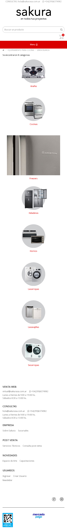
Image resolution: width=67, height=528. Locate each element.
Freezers (33, 178)
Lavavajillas (33, 327)
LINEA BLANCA (43, 50)
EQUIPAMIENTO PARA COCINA (21, 50)
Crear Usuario (20, 476)
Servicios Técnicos (11, 446)
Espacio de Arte (10, 461)
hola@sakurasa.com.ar (14, 411)
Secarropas (33, 365)
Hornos (33, 251)
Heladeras (33, 213)
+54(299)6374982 (53, 1)
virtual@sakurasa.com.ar (15, 391)
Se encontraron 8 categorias (16, 55)
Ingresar (7, 476)
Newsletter (7, 480)
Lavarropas (33, 289)
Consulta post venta (32, 446)
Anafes (33, 86)
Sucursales (23, 430)
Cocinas (33, 124)
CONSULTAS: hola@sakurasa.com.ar (22, 1)
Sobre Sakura (9, 430)
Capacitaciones (27, 461)
